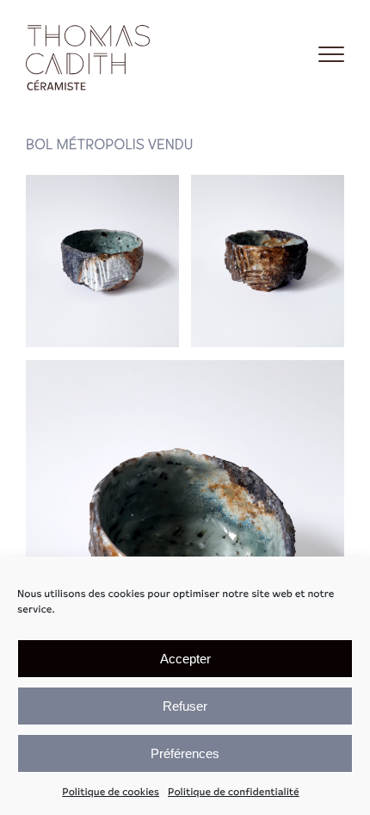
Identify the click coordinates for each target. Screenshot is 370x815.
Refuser (185, 706)
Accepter (185, 658)
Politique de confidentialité (233, 792)
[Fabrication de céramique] (90, 54)
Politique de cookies (110, 792)
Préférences (185, 753)
